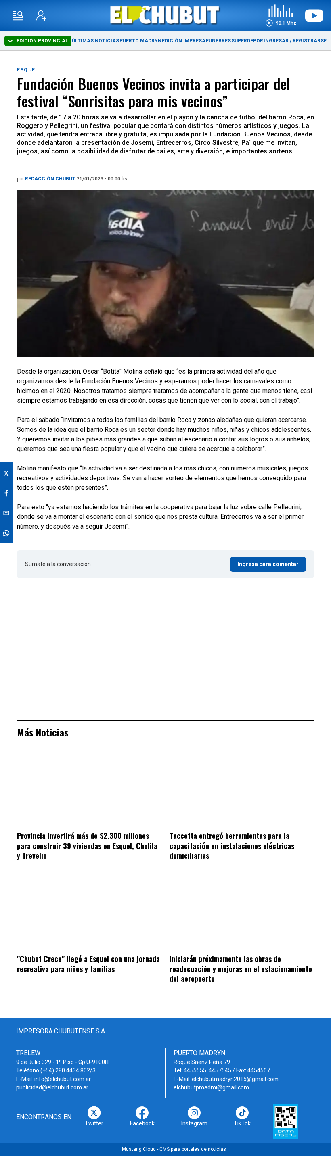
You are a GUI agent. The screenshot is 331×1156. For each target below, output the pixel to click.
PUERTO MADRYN (140, 41)
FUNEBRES (218, 41)
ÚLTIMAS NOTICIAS (95, 41)
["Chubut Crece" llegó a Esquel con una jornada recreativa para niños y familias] (89, 912)
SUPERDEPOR (247, 41)
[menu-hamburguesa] (17, 16)
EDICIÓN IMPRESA (183, 41)
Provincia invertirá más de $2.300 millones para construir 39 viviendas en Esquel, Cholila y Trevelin (87, 845)
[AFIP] (285, 1121)
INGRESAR (276, 41)
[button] (281, 15)
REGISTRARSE (310, 41)
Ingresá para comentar (268, 564)
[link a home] (166, 15)
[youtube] (314, 16)
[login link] (41, 15)
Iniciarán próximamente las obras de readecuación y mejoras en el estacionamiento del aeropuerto (241, 968)
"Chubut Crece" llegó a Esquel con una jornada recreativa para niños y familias (88, 963)
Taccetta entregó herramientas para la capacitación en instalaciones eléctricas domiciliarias (232, 845)
